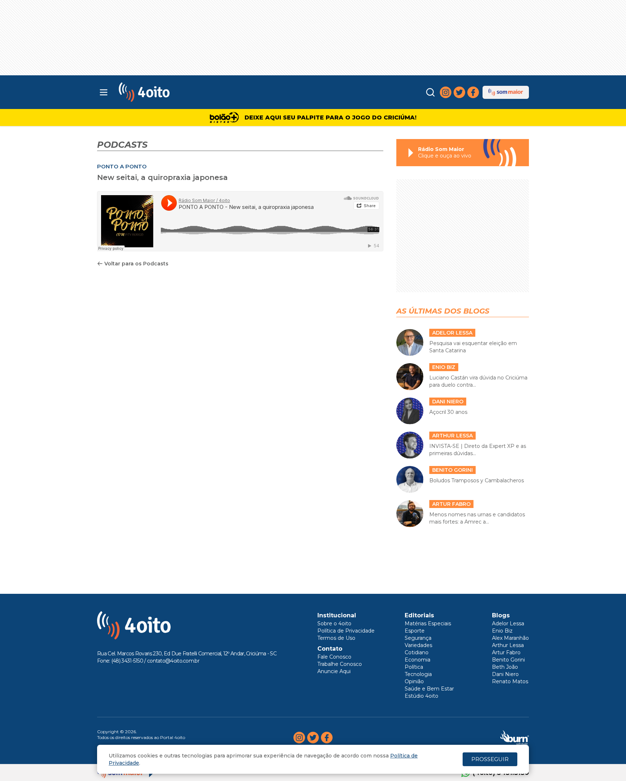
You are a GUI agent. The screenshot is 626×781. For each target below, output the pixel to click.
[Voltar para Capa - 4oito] (176, 92)
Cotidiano (417, 652)
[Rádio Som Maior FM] (506, 92)
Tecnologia (418, 674)
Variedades (418, 645)
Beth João (505, 667)
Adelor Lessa (508, 623)
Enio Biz (502, 630)
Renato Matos (510, 681)
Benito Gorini (508, 659)
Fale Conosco (334, 657)
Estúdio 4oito (421, 696)
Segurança (418, 638)
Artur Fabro (506, 652)
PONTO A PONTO (122, 166)
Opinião (414, 681)
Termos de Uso (336, 638)
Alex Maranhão (510, 638)
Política (414, 667)
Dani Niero (505, 674)
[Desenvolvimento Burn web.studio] (514, 737)
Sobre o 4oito (334, 623)
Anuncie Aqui (334, 671)
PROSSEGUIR (490, 759)
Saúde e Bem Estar (429, 688)
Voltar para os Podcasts (136, 263)
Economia (417, 659)
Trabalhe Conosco (339, 664)
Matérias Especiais (428, 623)
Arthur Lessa (508, 645)
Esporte (415, 630)
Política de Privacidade (346, 630)
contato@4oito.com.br (173, 661)
